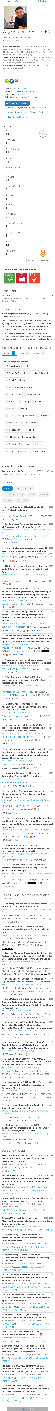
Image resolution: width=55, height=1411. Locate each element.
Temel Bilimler (15, 394)
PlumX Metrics (12, 542)
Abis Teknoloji (25, 1409)
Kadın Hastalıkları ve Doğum (21, 387)
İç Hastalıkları (14, 430)
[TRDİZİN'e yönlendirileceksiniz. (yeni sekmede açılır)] (19, 672)
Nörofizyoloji (40, 401)
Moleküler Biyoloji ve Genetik (21, 415)
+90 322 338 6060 (21, 94)
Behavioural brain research (13, 627)
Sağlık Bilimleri (15, 366)
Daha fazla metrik (40, 260)
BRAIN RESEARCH (9, 764)
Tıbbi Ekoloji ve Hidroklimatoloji (22, 437)
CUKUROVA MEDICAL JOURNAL (15, 860)
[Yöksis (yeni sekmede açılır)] (17, 81)
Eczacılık (40, 444)
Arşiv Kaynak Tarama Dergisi (14, 516)
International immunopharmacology (17, 691)
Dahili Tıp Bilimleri (31, 422)
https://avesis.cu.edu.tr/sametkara (23, 97)
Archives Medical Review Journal (15, 782)
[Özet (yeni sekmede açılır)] (17, 519)
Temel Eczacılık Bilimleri (19, 451)
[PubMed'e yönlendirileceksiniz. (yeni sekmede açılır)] (10, 560)
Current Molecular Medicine (14, 604)
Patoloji (12, 408)
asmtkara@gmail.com (25, 91)
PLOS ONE (6, 557)
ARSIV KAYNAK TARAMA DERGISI (15, 669)
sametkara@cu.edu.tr (20, 88)
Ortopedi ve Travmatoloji (19, 444)
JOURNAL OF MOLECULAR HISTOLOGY (18, 737)
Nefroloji (30, 430)
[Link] (20, 519)
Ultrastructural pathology (12, 833)
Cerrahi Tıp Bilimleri (17, 380)
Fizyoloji (25, 401)
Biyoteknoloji (40, 451)
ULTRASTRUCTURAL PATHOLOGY (15, 806)
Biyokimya (13, 422)
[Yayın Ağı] (43, 134)
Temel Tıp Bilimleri (17, 373)
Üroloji (24, 408)
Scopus (38, 353)
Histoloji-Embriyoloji (39, 373)
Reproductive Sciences (11, 581)
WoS (24, 353)
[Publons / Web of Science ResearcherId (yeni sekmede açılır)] (12, 81)
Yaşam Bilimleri (33, 394)
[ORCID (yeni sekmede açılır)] (7, 81)
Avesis (9, 353)
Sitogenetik (44, 415)
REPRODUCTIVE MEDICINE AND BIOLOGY (19, 536)
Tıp (28, 366)
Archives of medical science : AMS (16, 648)
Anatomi (12, 401)
